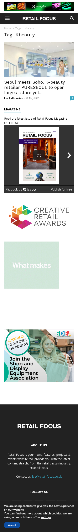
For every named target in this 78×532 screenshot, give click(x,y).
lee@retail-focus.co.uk (47, 476)
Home (7, 28)
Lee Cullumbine (13, 98)
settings (46, 517)
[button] (7, 18)
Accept (12, 525)
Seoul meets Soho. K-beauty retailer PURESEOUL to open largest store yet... (34, 87)
